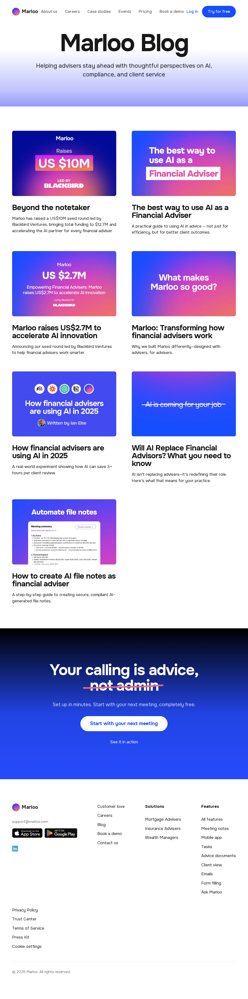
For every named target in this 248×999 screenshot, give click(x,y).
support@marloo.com (30, 821)
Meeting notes (215, 828)
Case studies (99, 11)
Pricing (145, 11)
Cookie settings (27, 946)
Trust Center (24, 919)
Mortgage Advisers (163, 819)
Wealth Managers (161, 837)
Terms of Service (28, 928)
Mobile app (211, 837)
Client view (211, 865)
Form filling (211, 883)
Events (124, 11)
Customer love (111, 806)
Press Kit (20, 937)
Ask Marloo (211, 892)
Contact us (107, 842)
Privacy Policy (25, 910)
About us (49, 11)
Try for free (219, 11)
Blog (101, 824)
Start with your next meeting (124, 724)
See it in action (124, 742)
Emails (207, 873)
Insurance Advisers (163, 828)
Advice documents (218, 855)
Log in (192, 11)
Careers (72, 11)
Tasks (206, 846)
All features (212, 819)
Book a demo (172, 11)
